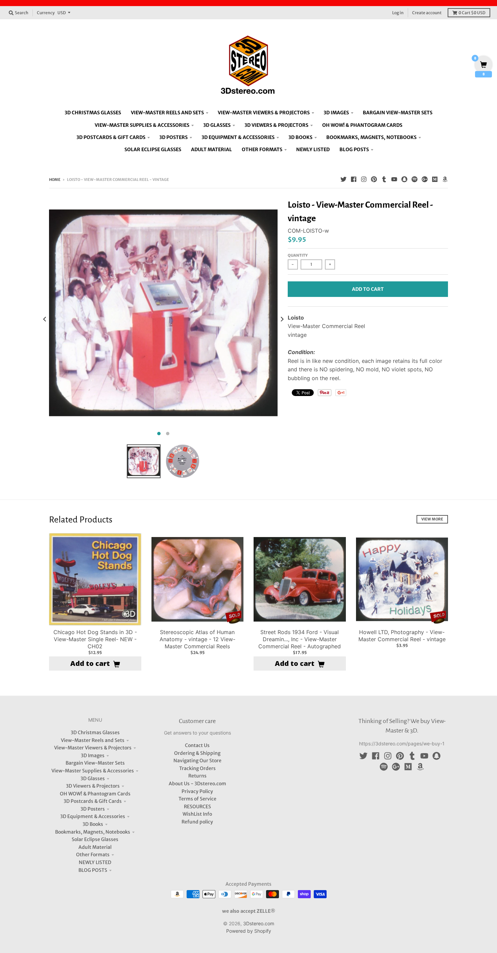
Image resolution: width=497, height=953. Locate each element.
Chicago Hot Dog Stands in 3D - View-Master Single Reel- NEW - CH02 (95, 639)
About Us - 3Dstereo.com (197, 784)
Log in (398, 12)
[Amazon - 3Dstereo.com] (445, 179)
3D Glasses (92, 778)
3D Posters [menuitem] (173, 137)
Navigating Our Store (197, 761)
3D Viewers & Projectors (93, 786)
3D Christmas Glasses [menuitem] (93, 113)
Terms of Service (197, 799)
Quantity (298, 255)
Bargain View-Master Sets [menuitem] (397, 113)
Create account (427, 12)
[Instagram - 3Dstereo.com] (364, 179)
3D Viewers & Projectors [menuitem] (276, 125)
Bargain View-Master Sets (95, 763)
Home (55, 179)
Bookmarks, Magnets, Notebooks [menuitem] (371, 137)
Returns (197, 776)
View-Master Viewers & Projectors (93, 748)
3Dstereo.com (258, 923)
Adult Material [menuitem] (211, 149)
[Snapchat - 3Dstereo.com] (404, 179)
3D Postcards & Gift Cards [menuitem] (110, 137)
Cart (472, 12)
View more (432, 519)
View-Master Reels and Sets (92, 740)
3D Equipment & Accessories (92, 816)
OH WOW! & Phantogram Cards (95, 794)
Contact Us (197, 745)
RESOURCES (197, 807)
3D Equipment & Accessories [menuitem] (238, 137)
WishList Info (197, 814)
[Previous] (45, 319)
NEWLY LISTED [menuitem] (313, 149)
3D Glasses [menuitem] (217, 125)
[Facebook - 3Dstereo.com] (354, 179)
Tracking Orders (197, 768)
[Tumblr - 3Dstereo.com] (384, 179)
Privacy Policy (197, 791)
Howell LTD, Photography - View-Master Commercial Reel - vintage (402, 636)
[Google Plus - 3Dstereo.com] (425, 179)
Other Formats (93, 855)
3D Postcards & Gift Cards (93, 801)
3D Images (92, 755)
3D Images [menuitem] (336, 113)
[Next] (282, 319)
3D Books (92, 824)
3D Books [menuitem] (300, 137)
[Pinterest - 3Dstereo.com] (374, 179)
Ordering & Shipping (197, 753)
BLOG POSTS (92, 870)
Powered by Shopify (248, 931)
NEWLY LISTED (95, 862)
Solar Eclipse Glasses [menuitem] (152, 149)
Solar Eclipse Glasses (95, 839)
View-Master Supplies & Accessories (92, 771)
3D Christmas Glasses (95, 732)
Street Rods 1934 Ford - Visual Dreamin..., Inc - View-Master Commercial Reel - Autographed (299, 639)
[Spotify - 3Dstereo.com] (414, 179)
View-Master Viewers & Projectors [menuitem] (264, 113)
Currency (46, 12)
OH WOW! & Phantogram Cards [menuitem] (362, 125)
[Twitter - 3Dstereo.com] (343, 179)
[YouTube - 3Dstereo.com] (394, 179)
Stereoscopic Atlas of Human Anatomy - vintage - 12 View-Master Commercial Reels (197, 639)
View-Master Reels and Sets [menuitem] (167, 113)
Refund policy (197, 822)
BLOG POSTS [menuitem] (354, 149)
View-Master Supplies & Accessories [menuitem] (142, 125)
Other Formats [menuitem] (262, 149)
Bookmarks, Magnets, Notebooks (92, 832)
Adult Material (95, 847)
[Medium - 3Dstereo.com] (435, 179)
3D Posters (92, 809)
